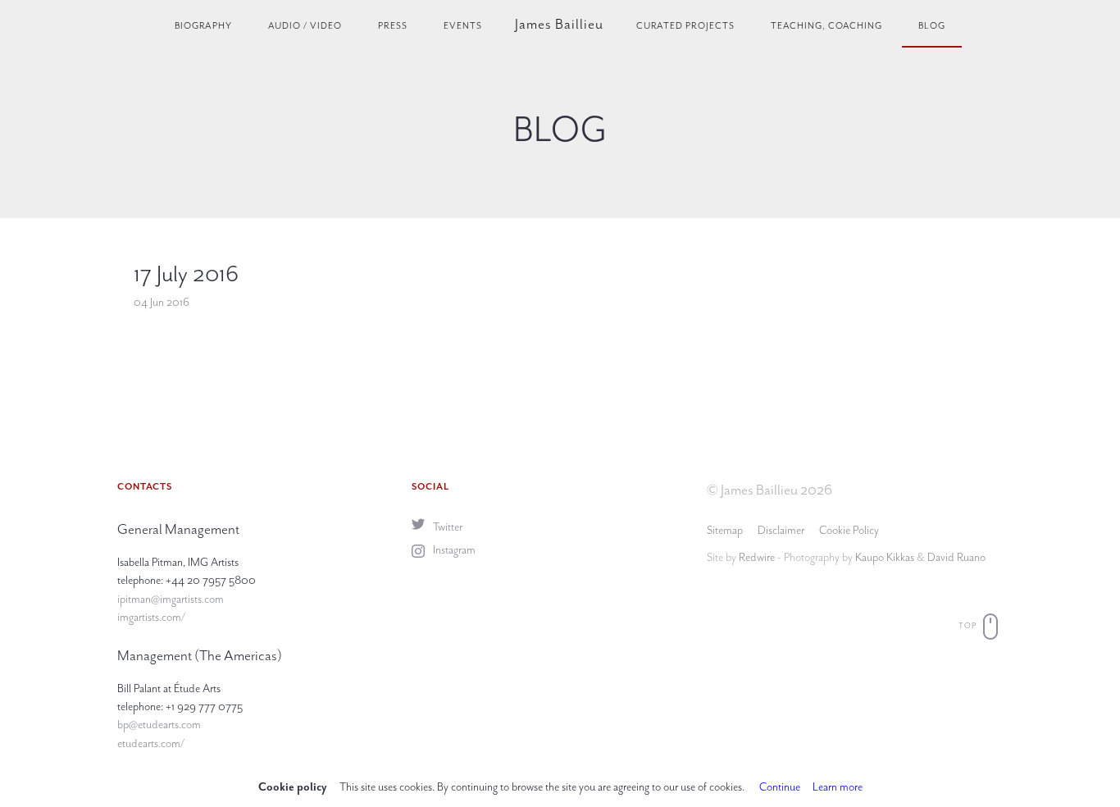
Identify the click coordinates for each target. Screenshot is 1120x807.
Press (392, 26)
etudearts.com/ (150, 743)
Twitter (446, 527)
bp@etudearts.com (159, 725)
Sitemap (725, 530)
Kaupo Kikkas (884, 557)
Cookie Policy (849, 530)
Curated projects (685, 26)
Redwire (757, 557)
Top (968, 626)
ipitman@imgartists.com (170, 599)
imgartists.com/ (151, 617)
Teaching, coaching (826, 26)
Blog (931, 26)
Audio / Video (305, 26)
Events (463, 26)
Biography (203, 26)
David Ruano (956, 557)
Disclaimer (781, 530)
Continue (779, 787)
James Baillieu (559, 24)
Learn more (838, 787)
